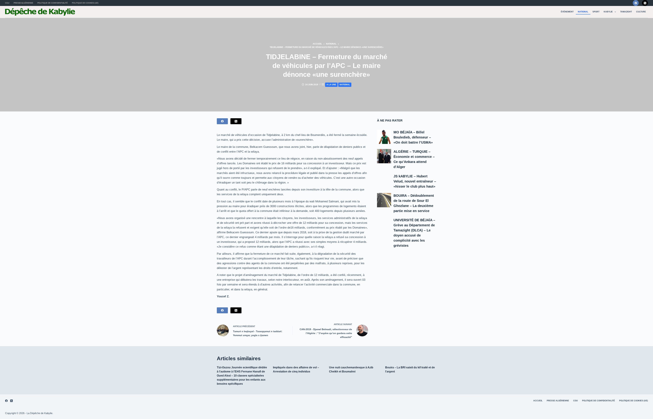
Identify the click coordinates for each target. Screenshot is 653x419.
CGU (7, 3)
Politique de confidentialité (52, 3)
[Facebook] (636, 3)
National (583, 12)
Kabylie (608, 12)
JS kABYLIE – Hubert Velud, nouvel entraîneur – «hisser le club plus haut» (415, 181)
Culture (641, 12)
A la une (331, 84)
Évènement (567, 12)
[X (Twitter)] (645, 3)
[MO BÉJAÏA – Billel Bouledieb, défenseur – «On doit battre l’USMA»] (384, 137)
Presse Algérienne (23, 3)
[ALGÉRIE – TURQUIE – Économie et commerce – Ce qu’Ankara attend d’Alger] (384, 156)
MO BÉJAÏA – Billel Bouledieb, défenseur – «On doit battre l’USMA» (413, 137)
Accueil (537, 400)
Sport (595, 12)
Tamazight (626, 12)
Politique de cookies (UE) (85, 3)
